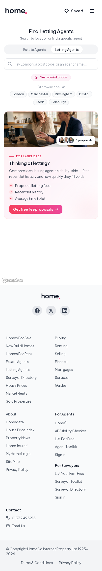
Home (61, 423)
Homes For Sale (18, 338)
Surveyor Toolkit (68, 481)
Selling (60, 353)
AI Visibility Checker (70, 431)
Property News (18, 437)
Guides (61, 385)
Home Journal (17, 445)
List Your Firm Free (69, 473)
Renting (61, 345)
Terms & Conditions (37, 562)
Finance (61, 361)
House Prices (16, 385)
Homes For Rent (19, 353)
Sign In (60, 454)
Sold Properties (18, 401)
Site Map (13, 461)
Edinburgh (58, 102)
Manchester (39, 94)
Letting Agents (67, 49)
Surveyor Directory (21, 377)
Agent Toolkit (66, 446)
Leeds (40, 102)
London (18, 94)
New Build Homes (20, 345)
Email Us (18, 526)
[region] (51, 254)
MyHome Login (18, 453)
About (11, 414)
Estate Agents (34, 49)
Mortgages (64, 369)
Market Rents (16, 393)
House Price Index (20, 430)
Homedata (15, 422)
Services (62, 377)
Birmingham (63, 94)
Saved (77, 10)
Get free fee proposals (33, 209)
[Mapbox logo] (12, 280)
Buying (60, 338)
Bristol (84, 94)
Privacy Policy (17, 469)
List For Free (65, 438)
